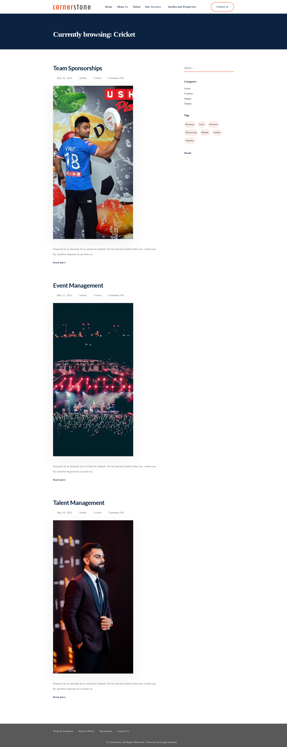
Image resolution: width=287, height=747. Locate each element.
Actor (187, 88)
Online (217, 132)
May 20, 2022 (65, 512)
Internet (213, 124)
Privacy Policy (86, 731)
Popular (190, 140)
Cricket (97, 78)
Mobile (205, 132)
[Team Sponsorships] (93, 166)
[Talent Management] (93, 600)
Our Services (153, 6)
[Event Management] (93, 383)
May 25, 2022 (65, 78)
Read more (59, 262)
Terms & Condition (63, 731)
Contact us (222, 7)
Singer (188, 98)
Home (108, 6)
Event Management (78, 285)
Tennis (188, 103)
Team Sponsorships (77, 68)
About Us (122, 6)
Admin (83, 78)
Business (190, 124)
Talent (137, 6)
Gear (201, 124)
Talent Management (78, 502)
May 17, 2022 (65, 295)
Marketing (191, 132)
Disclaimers (106, 731)
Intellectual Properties (182, 6)
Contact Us (123, 731)
